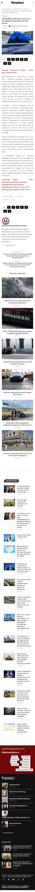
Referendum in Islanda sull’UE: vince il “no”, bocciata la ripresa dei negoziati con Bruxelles (23, 551)
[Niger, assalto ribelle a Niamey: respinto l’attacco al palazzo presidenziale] (9, 727)
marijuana (6, 199)
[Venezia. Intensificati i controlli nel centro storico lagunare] (17, 440)
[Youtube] (13, 879)
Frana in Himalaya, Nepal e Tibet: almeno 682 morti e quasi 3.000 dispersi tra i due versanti (24, 602)
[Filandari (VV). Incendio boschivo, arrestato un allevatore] (17, 287)
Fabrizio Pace (14, 785)
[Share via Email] (9, 63)
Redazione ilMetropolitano (14, 226)
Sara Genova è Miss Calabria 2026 (24, 536)
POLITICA (15, 759)
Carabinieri (25, 9)
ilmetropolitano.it (6, 9)
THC (13, 199)
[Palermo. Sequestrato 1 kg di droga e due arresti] (17, 379)
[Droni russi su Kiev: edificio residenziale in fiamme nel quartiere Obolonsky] (9, 582)
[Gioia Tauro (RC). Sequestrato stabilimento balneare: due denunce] (17, 410)
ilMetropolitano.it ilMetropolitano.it (16, 817)
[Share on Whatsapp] (5, 63)
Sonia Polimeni (15, 823)
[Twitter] (9, 879)
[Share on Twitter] (17, 59)
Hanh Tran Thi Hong (17, 792)
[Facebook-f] (4, 879)
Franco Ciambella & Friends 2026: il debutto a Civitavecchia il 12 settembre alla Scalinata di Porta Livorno (24, 677)
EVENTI (14, 764)
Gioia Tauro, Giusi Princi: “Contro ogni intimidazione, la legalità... (23, 863)
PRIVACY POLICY (8, 832)
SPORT (13, 762)
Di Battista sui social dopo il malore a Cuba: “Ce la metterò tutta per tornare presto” (24, 568)
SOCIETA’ (26, 764)
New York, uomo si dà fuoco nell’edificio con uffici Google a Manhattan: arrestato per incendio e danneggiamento (24, 621)
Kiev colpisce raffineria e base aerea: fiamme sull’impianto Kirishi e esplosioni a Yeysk (24, 658)
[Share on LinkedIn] (26, 59)
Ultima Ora (6, 842)
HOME (15, 756)
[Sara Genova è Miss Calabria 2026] (9, 538)
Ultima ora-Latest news (24, 770)
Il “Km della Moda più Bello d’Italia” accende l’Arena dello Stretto (23, 489)
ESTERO (26, 759)
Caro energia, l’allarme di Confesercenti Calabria (22, 503)
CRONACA (26, 756)
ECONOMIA (25, 762)
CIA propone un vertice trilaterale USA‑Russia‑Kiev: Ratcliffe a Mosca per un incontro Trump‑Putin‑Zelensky (24, 641)
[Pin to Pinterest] (21, 59)
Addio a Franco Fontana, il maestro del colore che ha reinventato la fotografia (24, 712)
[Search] (33, 3)
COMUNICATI (17, 9)
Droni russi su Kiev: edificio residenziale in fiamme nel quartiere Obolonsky (24, 584)
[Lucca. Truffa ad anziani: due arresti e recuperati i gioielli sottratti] (17, 318)
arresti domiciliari (8, 196)
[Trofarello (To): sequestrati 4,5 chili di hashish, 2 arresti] (17, 348)
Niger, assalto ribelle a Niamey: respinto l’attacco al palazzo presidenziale (23, 728)
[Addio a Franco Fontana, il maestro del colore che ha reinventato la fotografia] (9, 711)
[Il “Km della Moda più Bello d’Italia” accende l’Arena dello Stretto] (9, 489)
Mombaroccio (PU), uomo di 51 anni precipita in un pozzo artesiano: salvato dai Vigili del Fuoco (23, 696)
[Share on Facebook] (13, 59)
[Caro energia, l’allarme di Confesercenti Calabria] (9, 502)
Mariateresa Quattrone (18, 806)
